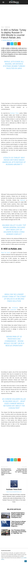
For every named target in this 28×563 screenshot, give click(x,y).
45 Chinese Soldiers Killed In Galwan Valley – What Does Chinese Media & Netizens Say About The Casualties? (14, 403)
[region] (14, 16)
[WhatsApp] (15, 43)
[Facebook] (8, 43)
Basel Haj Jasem (5, 252)
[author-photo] (14, 487)
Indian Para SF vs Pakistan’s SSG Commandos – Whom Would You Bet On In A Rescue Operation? (14, 341)
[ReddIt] (19, 43)
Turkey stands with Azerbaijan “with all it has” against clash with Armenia (21, 471)
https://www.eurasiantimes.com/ (14, 491)
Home (2, 27)
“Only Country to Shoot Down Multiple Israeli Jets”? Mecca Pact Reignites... (18, 524)
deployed (22, 200)
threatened (15, 307)
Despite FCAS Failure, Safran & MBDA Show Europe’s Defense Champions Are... (18, 515)
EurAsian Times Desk (7, 40)
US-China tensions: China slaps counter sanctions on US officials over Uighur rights (6, 471)
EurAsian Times (14, 113)
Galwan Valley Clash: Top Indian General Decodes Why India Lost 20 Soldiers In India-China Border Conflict (14, 229)
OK (25, 561)
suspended (13, 309)
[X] (11, 43)
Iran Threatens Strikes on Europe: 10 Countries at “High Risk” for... (18, 531)
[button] (3, 2)
